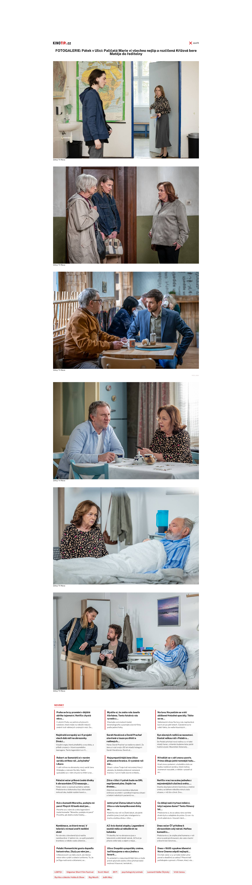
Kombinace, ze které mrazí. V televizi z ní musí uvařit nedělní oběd (75, 833)
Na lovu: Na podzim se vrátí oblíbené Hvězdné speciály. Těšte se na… (176, 719)
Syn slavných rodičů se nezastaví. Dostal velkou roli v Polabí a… (175, 741)
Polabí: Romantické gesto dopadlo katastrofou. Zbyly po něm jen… (75, 854)
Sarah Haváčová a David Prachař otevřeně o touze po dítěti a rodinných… (125, 742)
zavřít (196, 43)
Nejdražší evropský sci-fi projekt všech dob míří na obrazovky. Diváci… (75, 742)
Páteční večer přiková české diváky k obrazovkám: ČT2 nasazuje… (75, 786)
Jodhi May (107, 877)
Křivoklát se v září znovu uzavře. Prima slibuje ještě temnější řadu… (176, 764)
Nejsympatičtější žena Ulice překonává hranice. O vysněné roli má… (125, 765)
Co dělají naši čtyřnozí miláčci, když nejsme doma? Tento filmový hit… (176, 810)
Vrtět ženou (179, 872)
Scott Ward (103, 872)
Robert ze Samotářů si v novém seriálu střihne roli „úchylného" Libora (75, 765)
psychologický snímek (132, 872)
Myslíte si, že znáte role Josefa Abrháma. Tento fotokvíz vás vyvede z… (124, 719)
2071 (115, 872)
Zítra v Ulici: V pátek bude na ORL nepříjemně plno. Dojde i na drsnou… (126, 787)
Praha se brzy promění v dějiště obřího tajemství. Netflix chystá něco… (74, 719)
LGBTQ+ (58, 872)
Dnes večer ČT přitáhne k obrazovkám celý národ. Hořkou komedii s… (175, 833)
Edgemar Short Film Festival (80, 872)
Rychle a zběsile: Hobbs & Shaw (69, 877)
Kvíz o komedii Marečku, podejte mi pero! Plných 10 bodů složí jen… (75, 809)
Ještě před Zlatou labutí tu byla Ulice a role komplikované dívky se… (124, 810)
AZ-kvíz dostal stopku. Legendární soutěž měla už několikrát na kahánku (125, 833)
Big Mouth (93, 877)
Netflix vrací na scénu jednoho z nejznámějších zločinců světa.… (175, 786)
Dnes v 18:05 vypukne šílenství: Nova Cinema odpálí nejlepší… (176, 854)
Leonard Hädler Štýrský (158, 872)
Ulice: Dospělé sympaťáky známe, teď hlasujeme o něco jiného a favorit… (126, 855)
